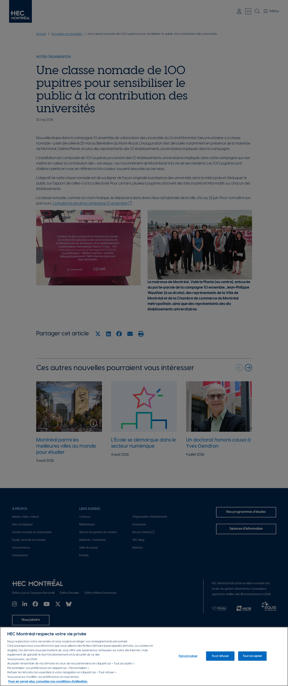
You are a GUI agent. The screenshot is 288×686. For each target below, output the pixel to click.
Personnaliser (188, 656)
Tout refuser (220, 656)
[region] (144, 656)
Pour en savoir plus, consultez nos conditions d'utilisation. (48, 681)
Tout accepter (252, 656)
